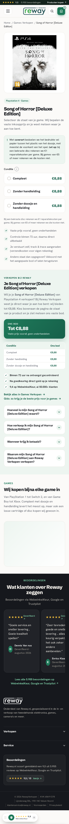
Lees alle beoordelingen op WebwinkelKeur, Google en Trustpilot (34, 681)
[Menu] (8, 11)
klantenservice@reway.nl (19, 805)
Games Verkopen (23, 22)
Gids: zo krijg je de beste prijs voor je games (32, 398)
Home (7, 22)
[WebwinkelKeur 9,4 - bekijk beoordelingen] (11, 817)
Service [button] (9, 745)
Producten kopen (57, 2)
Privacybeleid (55, 805)
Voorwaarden (40, 805)
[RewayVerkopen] (34, 11)
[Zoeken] (52, 11)
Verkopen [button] (10, 731)
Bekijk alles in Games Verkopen (24, 394)
